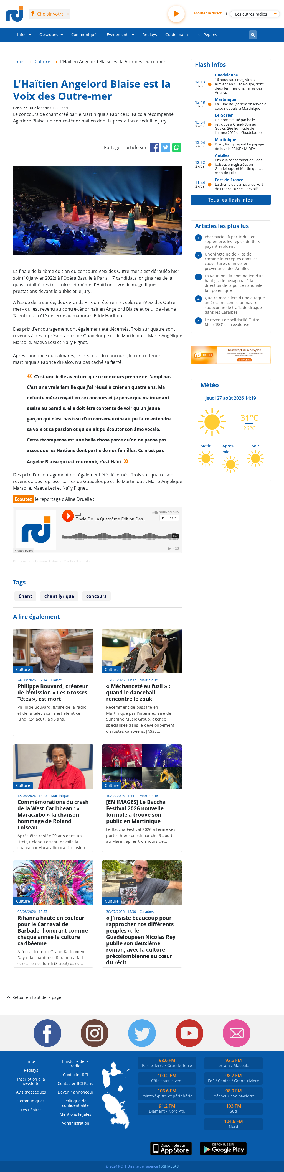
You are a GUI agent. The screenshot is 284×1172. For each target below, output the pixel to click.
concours (96, 596)
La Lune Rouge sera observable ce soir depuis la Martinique (240, 106)
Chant (25, 596)
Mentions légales (75, 1114)
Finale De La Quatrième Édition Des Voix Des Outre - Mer (55, 561)
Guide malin (176, 34)
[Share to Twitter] (165, 147)
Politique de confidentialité (75, 1103)
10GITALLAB (169, 1166)
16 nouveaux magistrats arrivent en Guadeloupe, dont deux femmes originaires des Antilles (239, 86)
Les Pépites (206, 34)
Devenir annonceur (75, 1092)
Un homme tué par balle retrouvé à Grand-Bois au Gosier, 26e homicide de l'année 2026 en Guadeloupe (238, 126)
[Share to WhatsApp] (176, 147)
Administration (75, 1123)
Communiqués (84, 34)
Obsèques (48, 34)
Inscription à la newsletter (31, 1081)
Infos (21, 34)
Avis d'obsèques (31, 1092)
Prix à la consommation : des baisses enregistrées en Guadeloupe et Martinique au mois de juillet (239, 166)
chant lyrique (59, 596)
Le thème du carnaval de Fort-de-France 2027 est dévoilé (239, 186)
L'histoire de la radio (75, 1063)
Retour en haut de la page (36, 997)
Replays (150, 34)
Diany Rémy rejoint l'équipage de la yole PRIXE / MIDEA (239, 146)
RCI (15, 561)
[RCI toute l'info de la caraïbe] (14, 14)
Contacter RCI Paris (75, 1083)
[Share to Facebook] (154, 147)
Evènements (118, 34)
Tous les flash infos (230, 199)
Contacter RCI (75, 1074)
